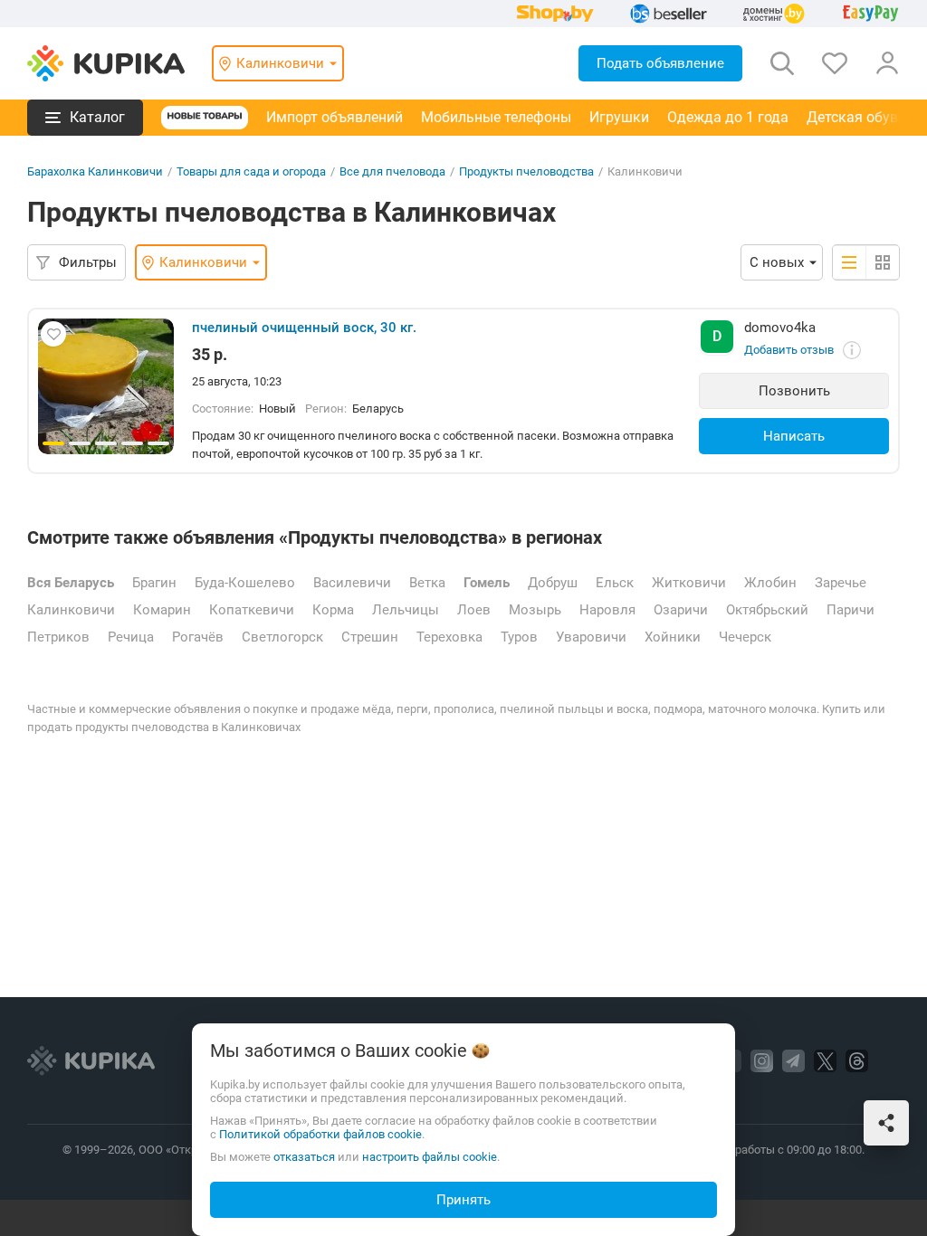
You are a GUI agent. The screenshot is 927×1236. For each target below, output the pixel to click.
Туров (519, 637)
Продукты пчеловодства (526, 171)
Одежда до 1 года (727, 117)
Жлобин (770, 583)
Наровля (607, 610)
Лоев (474, 610)
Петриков (58, 637)
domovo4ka (780, 327)
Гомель (487, 583)
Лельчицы (405, 610)
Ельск (615, 583)
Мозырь (535, 610)
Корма (333, 610)
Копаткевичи (251, 610)
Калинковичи (71, 610)
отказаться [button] (304, 1157)
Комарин (162, 610)
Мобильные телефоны (496, 117)
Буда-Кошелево (245, 583)
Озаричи (681, 610)
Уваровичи (591, 637)
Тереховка (449, 637)
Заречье (840, 583)
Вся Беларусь (70, 583)
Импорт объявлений (334, 117)
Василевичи (352, 583)
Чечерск (745, 637)
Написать (794, 436)
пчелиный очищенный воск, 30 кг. (304, 327)
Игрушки (619, 117)
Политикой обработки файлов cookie (320, 1134)
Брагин (154, 583)
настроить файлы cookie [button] (429, 1157)
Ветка (427, 583)
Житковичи (689, 583)
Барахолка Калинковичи (95, 171)
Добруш (553, 583)
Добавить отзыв (789, 350)
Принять (463, 1200)
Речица (131, 637)
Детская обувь (856, 117)
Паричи (850, 610)
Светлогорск (282, 637)
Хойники (673, 637)
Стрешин (369, 637)
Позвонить (794, 391)
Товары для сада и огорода (251, 171)
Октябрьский (767, 610)
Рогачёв (198, 637)
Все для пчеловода (392, 171)
